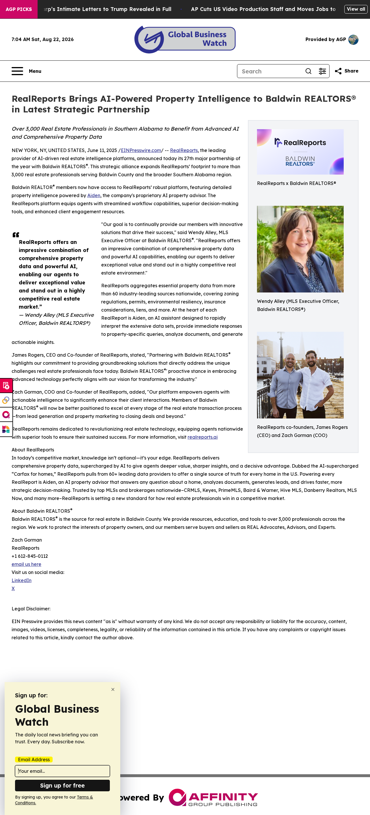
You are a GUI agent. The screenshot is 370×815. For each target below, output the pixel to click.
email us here (26, 564)
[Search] (308, 71)
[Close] (113, 689)
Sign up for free (62, 785)
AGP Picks (19, 9)
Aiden (93, 195)
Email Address (34, 759)
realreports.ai (203, 437)
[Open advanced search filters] (322, 71)
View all (356, 9)
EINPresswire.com (141, 150)
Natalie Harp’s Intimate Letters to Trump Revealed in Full (93, 9)
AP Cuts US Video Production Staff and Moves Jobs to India (271, 9)
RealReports (184, 150)
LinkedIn (22, 580)
